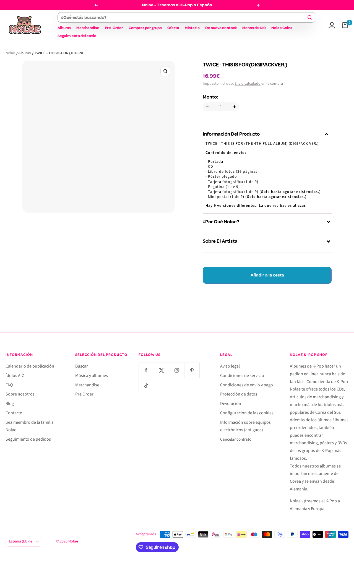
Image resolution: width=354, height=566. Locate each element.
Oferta (173, 27)
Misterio (192, 27)
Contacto (14, 413)
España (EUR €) (21, 541)
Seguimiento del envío (77, 35)
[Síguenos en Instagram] (176, 370)
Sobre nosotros (20, 394)
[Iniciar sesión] (332, 25)
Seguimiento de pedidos (28, 439)
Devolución (230, 403)
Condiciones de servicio (242, 376)
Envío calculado (248, 83)
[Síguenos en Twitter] (161, 370)
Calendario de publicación (30, 366)
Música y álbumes (91, 376)
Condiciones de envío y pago (246, 385)
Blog (10, 403)
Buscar (81, 366)
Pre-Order (114, 27)
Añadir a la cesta (267, 275)
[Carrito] (345, 25)
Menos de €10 (254, 27)
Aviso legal (230, 366)
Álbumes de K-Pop (307, 366)
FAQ (9, 385)
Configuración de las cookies (247, 413)
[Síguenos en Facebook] (146, 370)
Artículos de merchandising (315, 397)
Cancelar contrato (235, 439)
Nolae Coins (281, 27)
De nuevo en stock (221, 27)
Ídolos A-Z (15, 376)
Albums (64, 27)
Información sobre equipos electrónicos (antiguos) (245, 426)
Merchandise (87, 27)
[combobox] (184, 17)
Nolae (10, 53)
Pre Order (84, 394)
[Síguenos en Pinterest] (191, 370)
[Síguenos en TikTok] (146, 385)
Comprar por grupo (145, 27)
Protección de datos (238, 394)
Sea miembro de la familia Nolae (30, 426)
